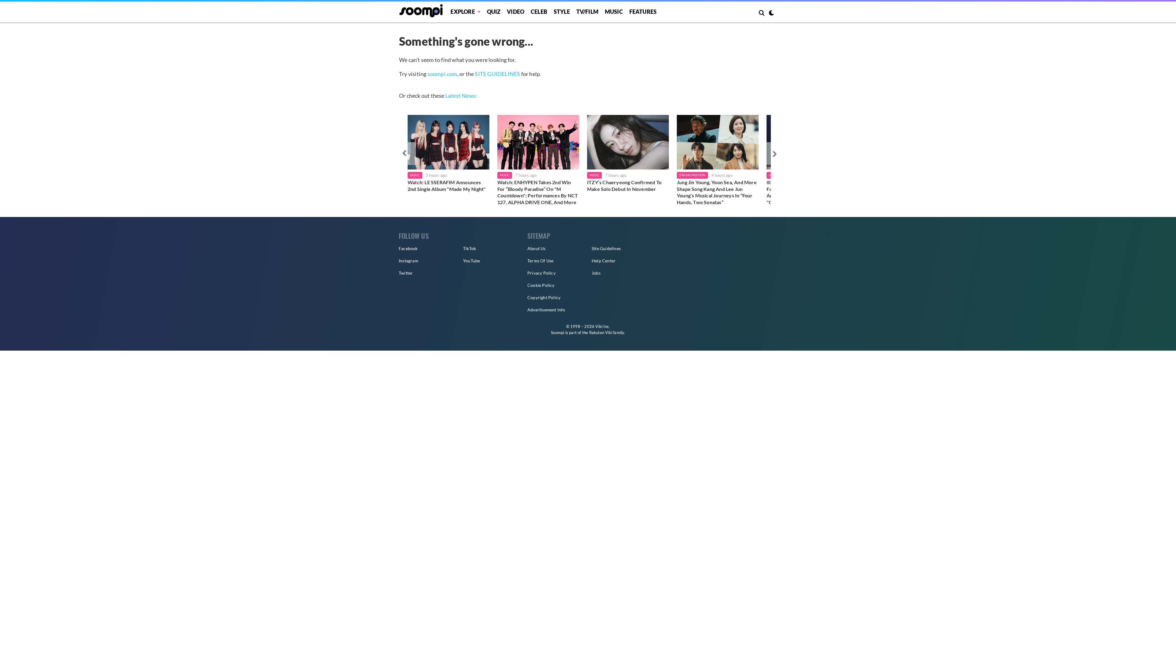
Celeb (539, 11)
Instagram (408, 260)
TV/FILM (587, 11)
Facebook (408, 248)
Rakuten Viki (600, 332)
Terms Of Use (540, 260)
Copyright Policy (543, 297)
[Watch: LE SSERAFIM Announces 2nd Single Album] (448, 142)
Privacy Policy (541, 273)
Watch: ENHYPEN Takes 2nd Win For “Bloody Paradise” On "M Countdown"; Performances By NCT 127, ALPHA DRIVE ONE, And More (537, 192)
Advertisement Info (546, 309)
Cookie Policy (541, 285)
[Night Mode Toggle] (771, 13)
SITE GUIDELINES (497, 73)
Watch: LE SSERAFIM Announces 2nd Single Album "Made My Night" (447, 185)
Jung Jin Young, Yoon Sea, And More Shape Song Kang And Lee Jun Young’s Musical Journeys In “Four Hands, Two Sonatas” (717, 192)
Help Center (604, 260)
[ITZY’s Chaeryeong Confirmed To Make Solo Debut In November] (628, 142)
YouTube (471, 260)
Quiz (494, 11)
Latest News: (461, 95)
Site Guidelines (606, 248)
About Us (536, 248)
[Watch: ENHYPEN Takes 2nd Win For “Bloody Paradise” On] (538, 142)
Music (614, 11)
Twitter (406, 273)
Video (515, 11)
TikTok (469, 248)
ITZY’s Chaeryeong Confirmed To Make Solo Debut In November (624, 185)
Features (643, 11)
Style (562, 11)
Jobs (596, 273)
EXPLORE (462, 11)
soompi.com (442, 73)
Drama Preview (692, 175)
